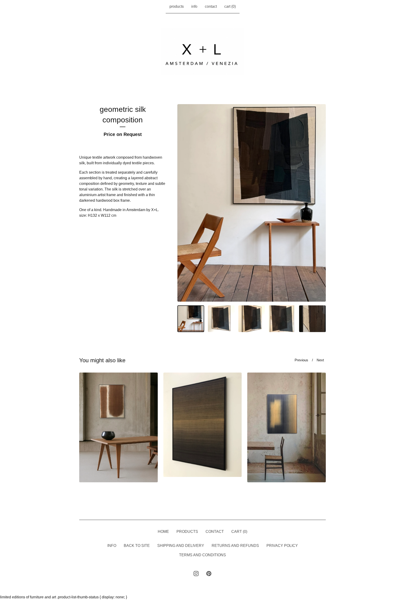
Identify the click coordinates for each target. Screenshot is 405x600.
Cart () (230, 6)
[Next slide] (319, 203)
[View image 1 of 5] (190, 318)
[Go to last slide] (184, 203)
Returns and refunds (235, 546)
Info (194, 6)
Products (176, 6)
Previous (301, 360)
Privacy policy (282, 546)
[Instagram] (196, 573)
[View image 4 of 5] (282, 318)
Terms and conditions (202, 555)
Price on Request (123, 134)
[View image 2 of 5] (221, 318)
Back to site (137, 546)
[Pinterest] (208, 573)
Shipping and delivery (180, 546)
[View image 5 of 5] (312, 318)
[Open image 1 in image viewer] (251, 203)
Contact (211, 6)
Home (163, 532)
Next (320, 360)
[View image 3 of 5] (251, 318)
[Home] (202, 51)
